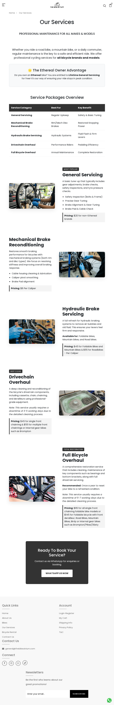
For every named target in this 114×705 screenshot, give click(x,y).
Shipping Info (65, 622)
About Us (7, 617)
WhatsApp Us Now (57, 573)
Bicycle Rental (9, 632)
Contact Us (8, 636)
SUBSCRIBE (79, 694)
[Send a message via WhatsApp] (109, 700)
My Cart (63, 617)
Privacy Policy (66, 627)
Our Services (8, 627)
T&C (61, 632)
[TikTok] (25, 662)
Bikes (4, 622)
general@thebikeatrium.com (20, 648)
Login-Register (66, 613)
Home (12, 13)
